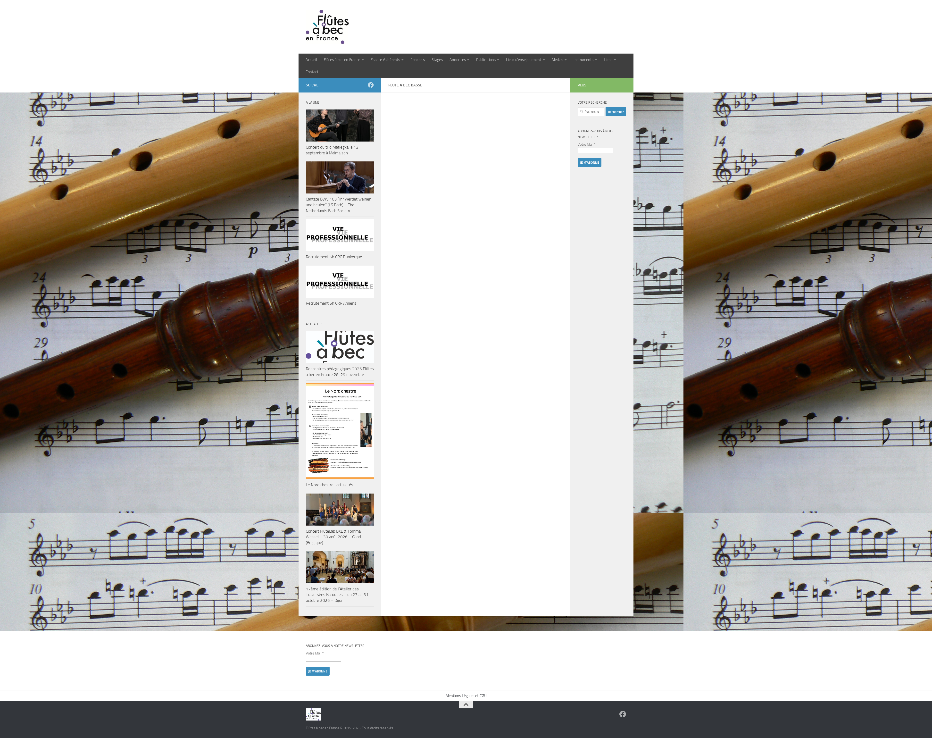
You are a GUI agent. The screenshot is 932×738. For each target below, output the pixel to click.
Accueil (311, 59)
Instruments (583, 59)
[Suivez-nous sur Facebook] (371, 85)
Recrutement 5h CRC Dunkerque (334, 256)
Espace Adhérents (385, 59)
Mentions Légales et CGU (466, 695)
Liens (608, 59)
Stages (437, 59)
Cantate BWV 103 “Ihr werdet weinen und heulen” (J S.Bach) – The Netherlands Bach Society (338, 205)
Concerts (417, 59)
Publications (486, 59)
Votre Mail (586, 144)
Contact (312, 71)
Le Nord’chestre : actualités (329, 484)
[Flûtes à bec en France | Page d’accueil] (466, 27)
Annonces (457, 59)
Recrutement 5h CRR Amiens (331, 303)
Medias (557, 59)
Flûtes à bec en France (342, 59)
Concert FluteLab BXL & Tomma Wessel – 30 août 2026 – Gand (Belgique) (333, 537)
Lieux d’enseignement (523, 59)
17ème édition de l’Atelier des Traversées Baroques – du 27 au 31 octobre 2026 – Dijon (337, 595)
